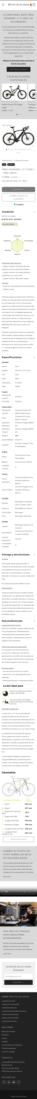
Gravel (4, 1038)
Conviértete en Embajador (12, 1045)
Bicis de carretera (8, 1031)
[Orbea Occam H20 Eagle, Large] (14, 92)
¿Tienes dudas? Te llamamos (18, 197)
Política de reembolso (10, 1014)
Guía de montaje (8, 1052)
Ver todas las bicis (18, 69)
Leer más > (7, 877)
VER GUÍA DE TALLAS (18, 839)
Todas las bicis (7, 160)
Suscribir (17, 982)
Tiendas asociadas (9, 1048)
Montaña (5, 1035)
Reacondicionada (8, 224)
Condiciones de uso (9, 1008)
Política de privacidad (10, 1018)
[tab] (6, 149)
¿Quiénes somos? (8, 1001)
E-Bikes (5, 1042)
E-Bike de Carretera (21, 160)
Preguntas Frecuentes (10, 1004)
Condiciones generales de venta (14, 1011)
